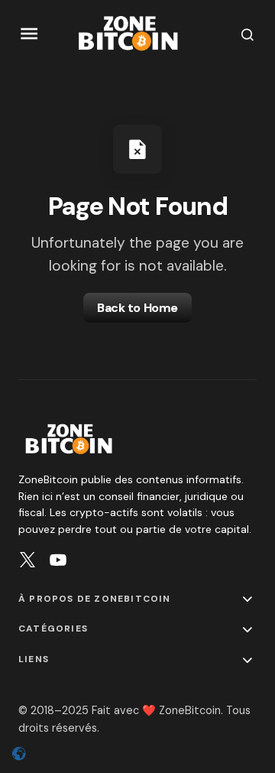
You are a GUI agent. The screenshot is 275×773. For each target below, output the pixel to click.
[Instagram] (27, 559)
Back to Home (137, 308)
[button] (29, 34)
